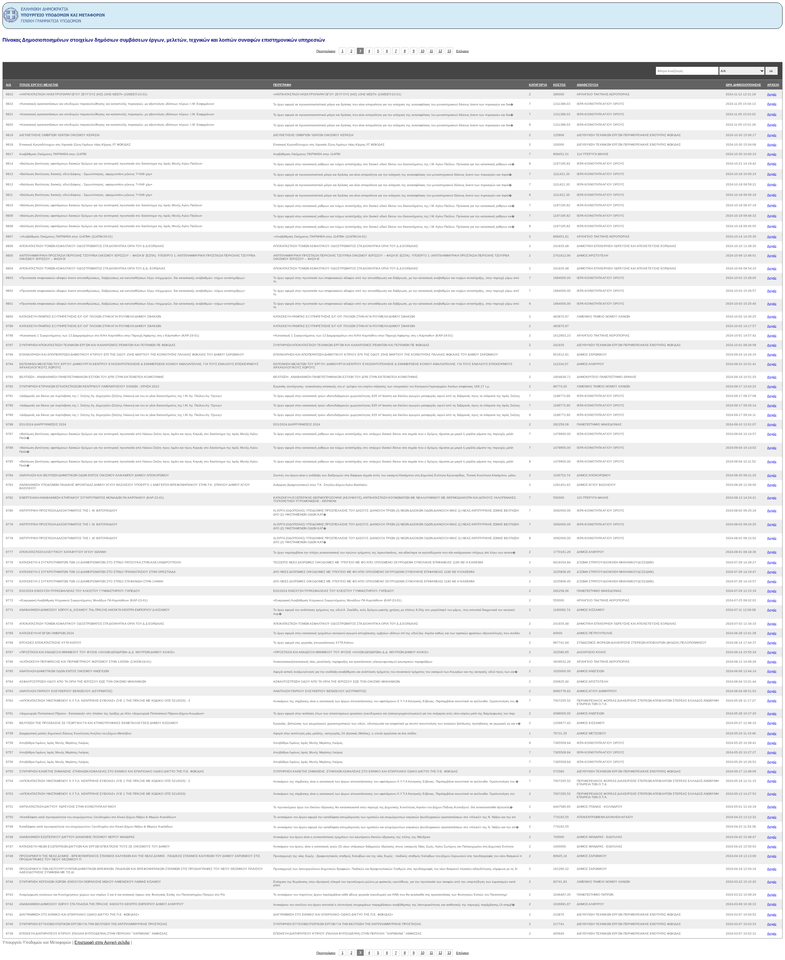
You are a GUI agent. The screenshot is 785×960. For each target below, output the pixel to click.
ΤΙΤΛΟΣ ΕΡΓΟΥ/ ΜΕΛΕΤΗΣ (38, 84)
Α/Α (8, 84)
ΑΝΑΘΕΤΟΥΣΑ (587, 84)
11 (431, 51)
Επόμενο (462, 51)
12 (440, 51)
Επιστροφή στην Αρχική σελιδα (102, 942)
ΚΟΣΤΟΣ (559, 84)
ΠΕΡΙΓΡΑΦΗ (282, 84)
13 (449, 51)
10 (422, 51)
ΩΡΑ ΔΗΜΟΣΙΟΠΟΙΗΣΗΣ (743, 84)
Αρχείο (771, 94)
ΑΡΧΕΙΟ (773, 84)
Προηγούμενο (325, 51)
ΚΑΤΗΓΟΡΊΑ (538, 84)
